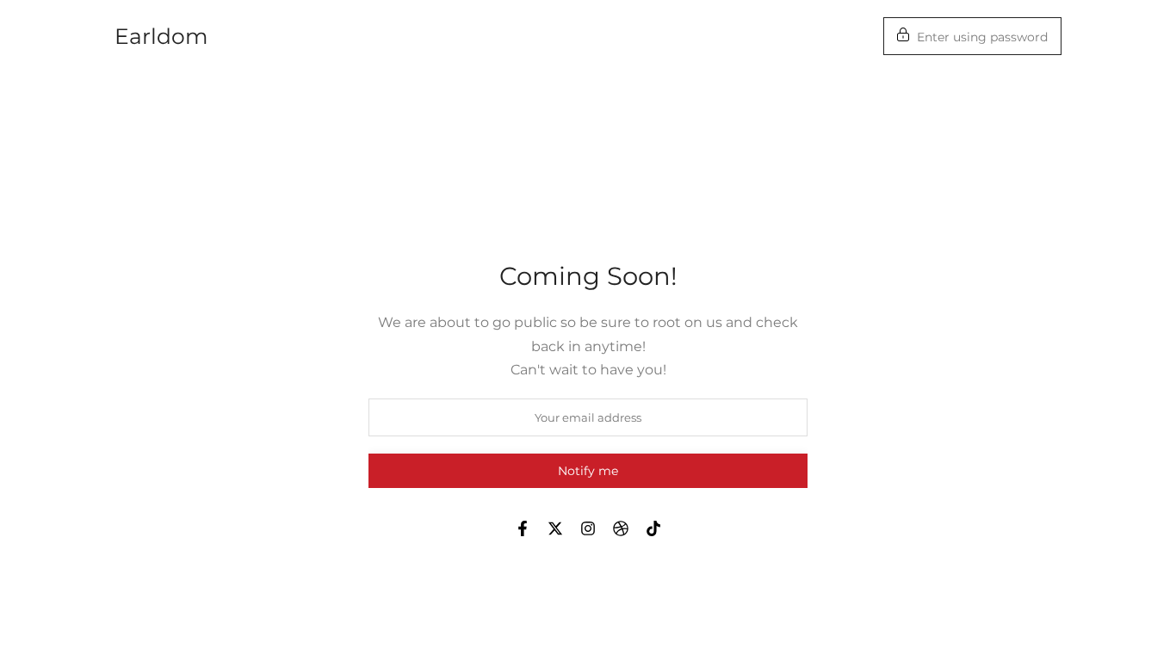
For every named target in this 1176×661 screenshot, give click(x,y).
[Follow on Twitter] (555, 528)
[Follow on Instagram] (588, 528)
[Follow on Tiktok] (653, 528)
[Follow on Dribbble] (620, 528)
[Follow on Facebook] (522, 528)
